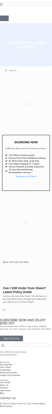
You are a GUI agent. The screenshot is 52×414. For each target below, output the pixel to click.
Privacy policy (38, 403)
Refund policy (6, 406)
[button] (4, 18)
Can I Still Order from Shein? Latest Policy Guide (24, 290)
